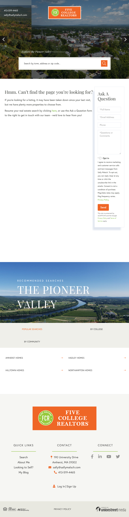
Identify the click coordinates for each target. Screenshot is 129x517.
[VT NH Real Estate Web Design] (111, 509)
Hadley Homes (76, 357)
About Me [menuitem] (24, 462)
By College (96, 329)
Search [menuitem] (24, 457)
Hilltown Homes (15, 370)
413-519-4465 (11, 10)
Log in (61, 486)
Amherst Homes (14, 357)
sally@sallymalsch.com (15, 15)
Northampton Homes (80, 370)
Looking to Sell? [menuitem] (23, 467)
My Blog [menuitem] (24, 472)
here (54, 110)
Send (103, 207)
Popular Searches (32, 329)
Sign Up (71, 486)
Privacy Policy (103, 200)
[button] (3, 39)
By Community (32, 341)
